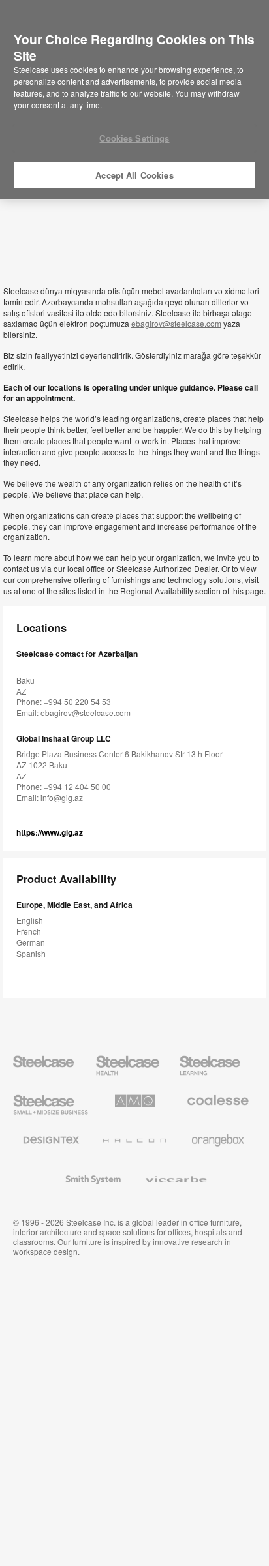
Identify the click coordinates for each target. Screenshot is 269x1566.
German (30, 942)
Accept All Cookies (134, 175)
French (28, 931)
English (29, 920)
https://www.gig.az (49, 832)
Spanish (31, 953)
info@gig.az (61, 797)
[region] (134, 100)
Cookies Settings (134, 138)
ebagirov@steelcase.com (176, 323)
